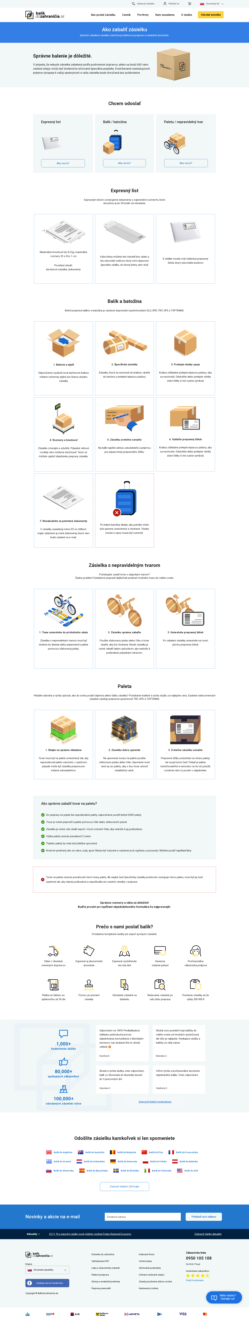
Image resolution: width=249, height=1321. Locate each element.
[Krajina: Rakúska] (175, 1161)
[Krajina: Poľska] (145, 1161)
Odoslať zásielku (211, 14)
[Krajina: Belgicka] (112, 1152)
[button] (41, 1270)
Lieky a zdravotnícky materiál (105, 1268)
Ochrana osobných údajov (151, 1274)
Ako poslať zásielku (103, 14)
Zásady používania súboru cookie (155, 1281)
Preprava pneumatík (101, 1288)
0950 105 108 (199, 1258)
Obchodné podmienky (150, 1268)
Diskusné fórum (146, 1254)
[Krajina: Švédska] (116, 1171)
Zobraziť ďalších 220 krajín (124, 1186)
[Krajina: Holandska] (79, 1161)
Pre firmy (143, 14)
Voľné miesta (145, 1261)
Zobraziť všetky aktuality (208, 1234)
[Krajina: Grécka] (49, 1161)
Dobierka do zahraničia (102, 1254)
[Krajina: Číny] (144, 1152)
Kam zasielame (164, 14)
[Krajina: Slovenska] (48, 1171)
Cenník (126, 14)
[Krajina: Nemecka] (113, 1161)
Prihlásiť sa (174, 3)
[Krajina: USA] (179, 1171)
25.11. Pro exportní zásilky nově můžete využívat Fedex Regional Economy (90, 1234)
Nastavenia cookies (148, 1288)
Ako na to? (63, 163)
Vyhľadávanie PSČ (100, 1261)
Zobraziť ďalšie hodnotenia (155, 1101)
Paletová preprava (100, 1274)
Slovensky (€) (212, 3)
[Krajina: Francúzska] (171, 1152)
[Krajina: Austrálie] (80, 1152)
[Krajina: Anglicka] (49, 1152)
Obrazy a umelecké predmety (105, 1281)
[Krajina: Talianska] (147, 1171)
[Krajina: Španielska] (82, 1171)
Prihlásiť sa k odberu (204, 1216)
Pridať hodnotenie (194, 1280)
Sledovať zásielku (145, 3)
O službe (186, 14)
